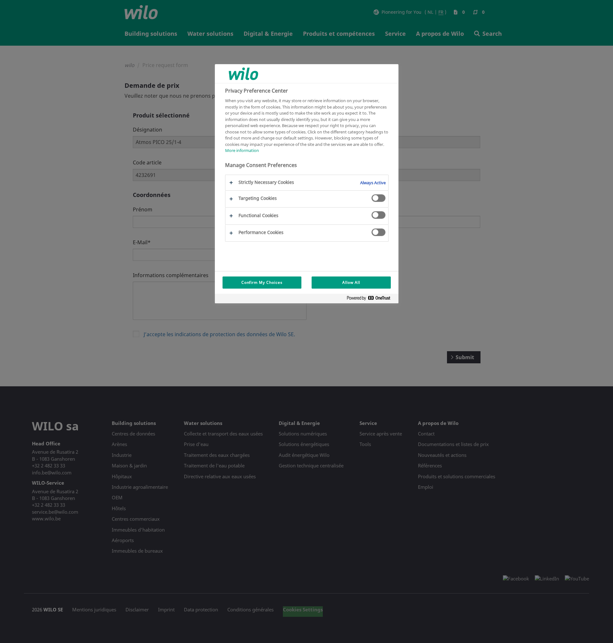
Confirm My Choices (262, 282)
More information (242, 150)
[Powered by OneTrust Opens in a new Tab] (371, 299)
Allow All (351, 282)
